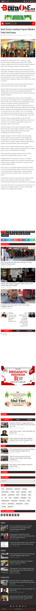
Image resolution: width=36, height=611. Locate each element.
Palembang (19, 233)
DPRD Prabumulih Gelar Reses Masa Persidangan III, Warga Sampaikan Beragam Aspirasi (16, 263)
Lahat (29, 492)
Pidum (28, 500)
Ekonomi (8, 231)
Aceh (3, 489)
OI (2, 497)
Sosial (26, 503)
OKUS (10, 497)
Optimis (12, 233)
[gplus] (29, 1)
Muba (17, 494)
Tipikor (4, 506)
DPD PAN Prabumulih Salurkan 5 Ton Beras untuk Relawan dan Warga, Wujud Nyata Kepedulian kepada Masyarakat (21, 527)
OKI (6, 497)
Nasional (21, 231)
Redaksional (5, 235)
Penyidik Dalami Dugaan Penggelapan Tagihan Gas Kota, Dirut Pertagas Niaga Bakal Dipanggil (17, 284)
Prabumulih (26, 233)
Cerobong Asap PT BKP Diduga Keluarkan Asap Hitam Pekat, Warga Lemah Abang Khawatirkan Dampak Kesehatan (22, 570)
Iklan (17, 492)
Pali (29, 497)
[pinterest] (33, 1)
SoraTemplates (10, 609)
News (7, 233)
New (3, 233)
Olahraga (16, 497)
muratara (10, 506)
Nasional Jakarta (30, 231)
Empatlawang (5, 492)
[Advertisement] (18, 211)
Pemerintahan (5, 500)
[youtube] (31, 1)
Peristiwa (22, 500)
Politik (4, 503)
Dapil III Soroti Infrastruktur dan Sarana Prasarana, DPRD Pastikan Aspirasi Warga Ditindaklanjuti (20, 458)
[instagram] (34, 1)
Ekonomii (14, 231)
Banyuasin (17, 489)
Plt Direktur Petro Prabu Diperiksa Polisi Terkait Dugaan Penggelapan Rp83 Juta (15, 305)
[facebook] (24, 1)
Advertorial (9, 489)
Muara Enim (11, 494)
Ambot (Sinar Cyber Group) (28, 609)
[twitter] (26, 1)
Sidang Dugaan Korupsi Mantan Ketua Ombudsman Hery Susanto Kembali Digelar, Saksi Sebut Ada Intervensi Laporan (22, 536)
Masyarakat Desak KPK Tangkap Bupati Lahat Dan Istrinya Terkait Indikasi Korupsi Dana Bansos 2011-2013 (22, 424)
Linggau (4, 494)
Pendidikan (14, 500)
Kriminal (23, 492)
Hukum (12, 492)
